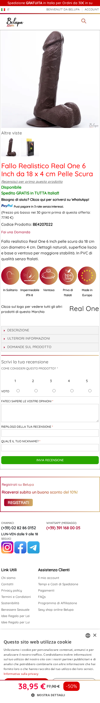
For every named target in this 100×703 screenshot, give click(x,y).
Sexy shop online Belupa (56, 609)
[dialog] (50, 666)
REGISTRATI (18, 502)
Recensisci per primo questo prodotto (32, 181)
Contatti (7, 584)
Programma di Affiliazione (57, 603)
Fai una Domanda (15, 232)
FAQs (42, 597)
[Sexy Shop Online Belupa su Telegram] (33, 552)
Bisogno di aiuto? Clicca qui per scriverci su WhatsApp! (45, 199)
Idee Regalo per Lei (15, 616)
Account (92, 9)
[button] (50, 695)
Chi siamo (8, 578)
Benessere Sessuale (15, 609)
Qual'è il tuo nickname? (20, 441)
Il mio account (48, 578)
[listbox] (87, 635)
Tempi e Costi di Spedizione (58, 584)
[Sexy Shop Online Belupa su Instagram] (7, 552)
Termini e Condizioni (16, 597)
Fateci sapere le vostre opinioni (26, 401)
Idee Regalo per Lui (15, 622)
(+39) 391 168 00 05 (63, 527)
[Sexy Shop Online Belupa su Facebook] (20, 552)
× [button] (94, 635)
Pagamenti (46, 590)
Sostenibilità (10, 603)
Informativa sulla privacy (21, 674)
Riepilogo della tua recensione (26, 426)
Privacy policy (11, 590)
